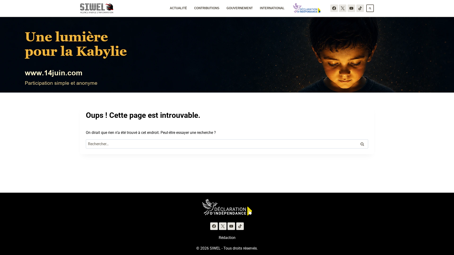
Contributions (206, 8)
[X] (342, 8)
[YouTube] (351, 8)
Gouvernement (240, 8)
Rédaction (227, 237)
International (272, 8)
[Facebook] (334, 8)
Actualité (178, 8)
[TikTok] (360, 8)
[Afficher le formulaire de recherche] (370, 8)
